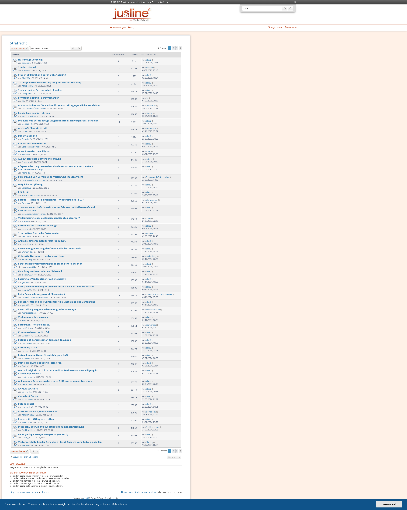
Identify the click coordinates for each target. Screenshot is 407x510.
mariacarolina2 (29, 313)
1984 (24, 320)
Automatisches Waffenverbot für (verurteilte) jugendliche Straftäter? (60, 105)
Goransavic (27, 343)
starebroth (151, 325)
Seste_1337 (27, 384)
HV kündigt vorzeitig (30, 59)
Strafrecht (18, 43)
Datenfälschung (27, 135)
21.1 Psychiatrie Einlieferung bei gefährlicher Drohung (49, 82)
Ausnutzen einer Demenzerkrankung (39, 158)
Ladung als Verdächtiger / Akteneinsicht (42, 278)
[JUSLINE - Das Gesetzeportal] (132, 14)
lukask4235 (27, 399)
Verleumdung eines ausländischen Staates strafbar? (49, 217)
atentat (25, 229)
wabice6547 (27, 358)
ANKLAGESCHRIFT (28, 388)
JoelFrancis (151, 105)
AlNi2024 (26, 78)
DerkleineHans (28, 430)
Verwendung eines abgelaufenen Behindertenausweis (49, 248)
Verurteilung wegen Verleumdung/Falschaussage (47, 309)
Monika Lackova (29, 116)
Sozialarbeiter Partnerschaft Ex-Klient (41, 90)
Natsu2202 (27, 244)
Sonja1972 (26, 188)
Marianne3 (27, 445)
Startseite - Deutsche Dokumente (38, 233)
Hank (148, 151)
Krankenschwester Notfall (33, 332)
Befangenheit (26, 403)
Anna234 (26, 236)
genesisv (26, 63)
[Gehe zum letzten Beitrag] (153, 60)
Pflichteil (23, 192)
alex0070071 (27, 274)
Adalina (25, 203)
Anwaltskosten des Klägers (34, 151)
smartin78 (26, 290)
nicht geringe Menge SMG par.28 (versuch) (43, 434)
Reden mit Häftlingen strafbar (36, 419)
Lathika (25, 131)
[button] (180, 48)
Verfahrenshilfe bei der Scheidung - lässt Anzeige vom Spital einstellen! (60, 441)
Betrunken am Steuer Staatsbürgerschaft (43, 355)
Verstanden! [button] (389, 504)
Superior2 (26, 139)
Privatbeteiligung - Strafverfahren (38, 97)
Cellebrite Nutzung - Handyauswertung (41, 256)
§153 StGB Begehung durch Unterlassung (42, 74)
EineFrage (26, 392)
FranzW (25, 70)
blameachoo (152, 200)
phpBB (86, 498)
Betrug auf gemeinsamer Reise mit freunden (44, 339)
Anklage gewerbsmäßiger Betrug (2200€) (42, 240)
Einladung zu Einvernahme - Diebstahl (40, 271)
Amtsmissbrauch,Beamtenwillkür (37, 411)
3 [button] (176, 48)
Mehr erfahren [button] (120, 504)
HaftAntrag (27, 328)
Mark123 (26, 172)
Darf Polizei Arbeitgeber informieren (40, 362)
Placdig (25, 437)
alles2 (148, 60)
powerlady (151, 411)
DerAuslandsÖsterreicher (33, 108)
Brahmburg (27, 259)
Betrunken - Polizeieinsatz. (34, 324)
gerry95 (25, 282)
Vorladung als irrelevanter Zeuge (37, 225)
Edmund (25, 162)
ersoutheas (151, 128)
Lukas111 (26, 335)
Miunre (149, 113)
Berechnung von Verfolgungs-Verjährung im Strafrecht (50, 176)
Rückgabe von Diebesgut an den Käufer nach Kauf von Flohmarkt (56, 286)
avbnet (149, 159)
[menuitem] (295, 2)
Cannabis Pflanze (28, 396)
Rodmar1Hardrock (30, 195)
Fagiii (24, 366)
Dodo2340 (27, 124)
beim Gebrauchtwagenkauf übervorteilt (41, 294)
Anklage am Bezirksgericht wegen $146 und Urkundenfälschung (55, 380)
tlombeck (26, 407)
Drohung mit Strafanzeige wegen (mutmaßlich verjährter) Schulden (58, 120)
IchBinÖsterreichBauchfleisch (35, 297)
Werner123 (27, 252)
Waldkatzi (26, 422)
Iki (23, 101)
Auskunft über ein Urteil (32, 128)
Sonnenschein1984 (30, 146)
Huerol (25, 351)
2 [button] (173, 48)
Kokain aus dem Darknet (32, 143)
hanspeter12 (27, 85)
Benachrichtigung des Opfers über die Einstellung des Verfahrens (56, 301)
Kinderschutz (28, 377)
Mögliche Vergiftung (30, 184)
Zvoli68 (25, 154)
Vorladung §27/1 (27, 347)
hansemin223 (28, 414)
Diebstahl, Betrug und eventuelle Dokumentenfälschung (51, 426)
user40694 (30, 267)
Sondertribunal (27, 67)
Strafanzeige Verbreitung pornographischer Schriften (50, 263)
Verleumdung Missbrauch (33, 317)
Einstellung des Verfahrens (34, 112)
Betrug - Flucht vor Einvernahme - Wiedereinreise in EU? (51, 199)
